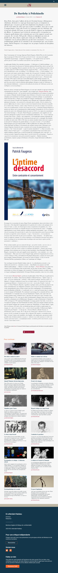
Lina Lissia (8, 392)
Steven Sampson (37, 364)
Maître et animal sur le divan (39, 356)
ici (14, 326)
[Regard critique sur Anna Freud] (42, 400)
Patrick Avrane (9, 364)
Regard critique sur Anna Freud (40, 408)
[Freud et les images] (42, 373)
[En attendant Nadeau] (29, 5)
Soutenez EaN (12, 566)
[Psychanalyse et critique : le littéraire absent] (15, 452)
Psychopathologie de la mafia (12, 489)
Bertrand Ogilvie (17, 276)
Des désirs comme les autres (12, 356)
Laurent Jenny (9, 498)
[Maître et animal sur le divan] (42, 348)
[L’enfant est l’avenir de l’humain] (42, 452)
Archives (8, 517)
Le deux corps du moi (10, 434)
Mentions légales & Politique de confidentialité (19, 525)
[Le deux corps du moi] (15, 426)
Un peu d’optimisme (36, 489)
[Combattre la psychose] (42, 426)
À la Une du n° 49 (29, 332)
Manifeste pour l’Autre (10, 408)
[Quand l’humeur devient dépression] (15, 373)
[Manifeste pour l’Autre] (15, 400)
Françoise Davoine (43, 91)
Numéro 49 (39, 17)
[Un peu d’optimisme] (42, 481)
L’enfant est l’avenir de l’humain (40, 460)
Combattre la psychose (37, 434)
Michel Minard (21, 17)
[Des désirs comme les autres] (15, 348)
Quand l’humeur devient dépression (14, 381)
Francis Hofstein (40, 266)
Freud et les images (36, 381)
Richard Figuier (9, 472)
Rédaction (8, 518)
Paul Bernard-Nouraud (38, 390)
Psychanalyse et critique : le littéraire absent (14, 461)
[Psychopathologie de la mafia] (15, 481)
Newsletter (11, 542)
